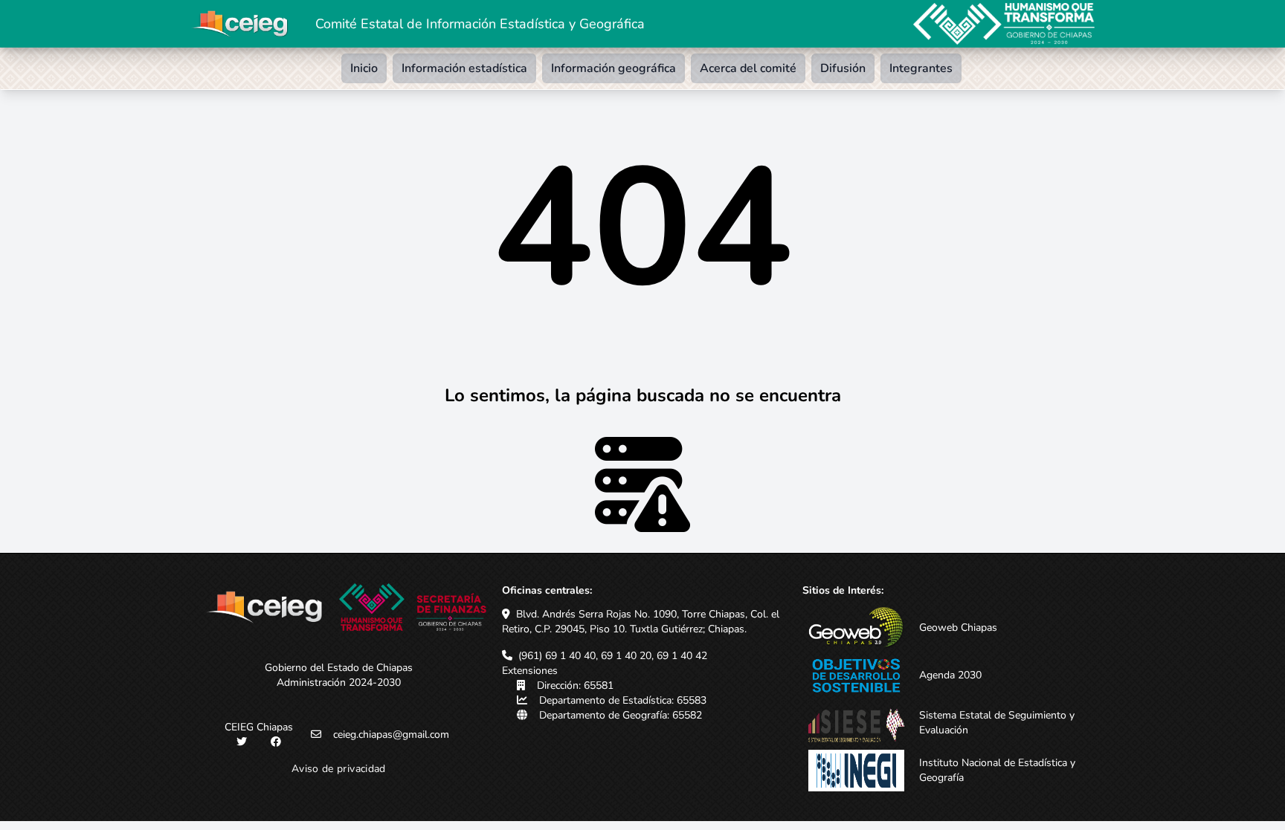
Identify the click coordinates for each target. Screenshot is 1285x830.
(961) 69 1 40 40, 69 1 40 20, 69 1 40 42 (612, 656)
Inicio (364, 68)
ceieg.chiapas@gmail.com (391, 734)
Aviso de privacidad (339, 769)
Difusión (843, 68)
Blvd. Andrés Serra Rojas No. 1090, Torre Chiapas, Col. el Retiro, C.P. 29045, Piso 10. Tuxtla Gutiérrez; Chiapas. (640, 621)
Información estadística (464, 68)
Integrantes (921, 68)
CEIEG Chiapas (259, 727)
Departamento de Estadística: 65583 (622, 700)
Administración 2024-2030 (339, 682)
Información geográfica (613, 68)
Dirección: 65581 (575, 685)
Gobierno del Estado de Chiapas (339, 668)
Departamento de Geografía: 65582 (620, 715)
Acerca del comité (748, 68)
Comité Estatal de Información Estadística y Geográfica (480, 24)
